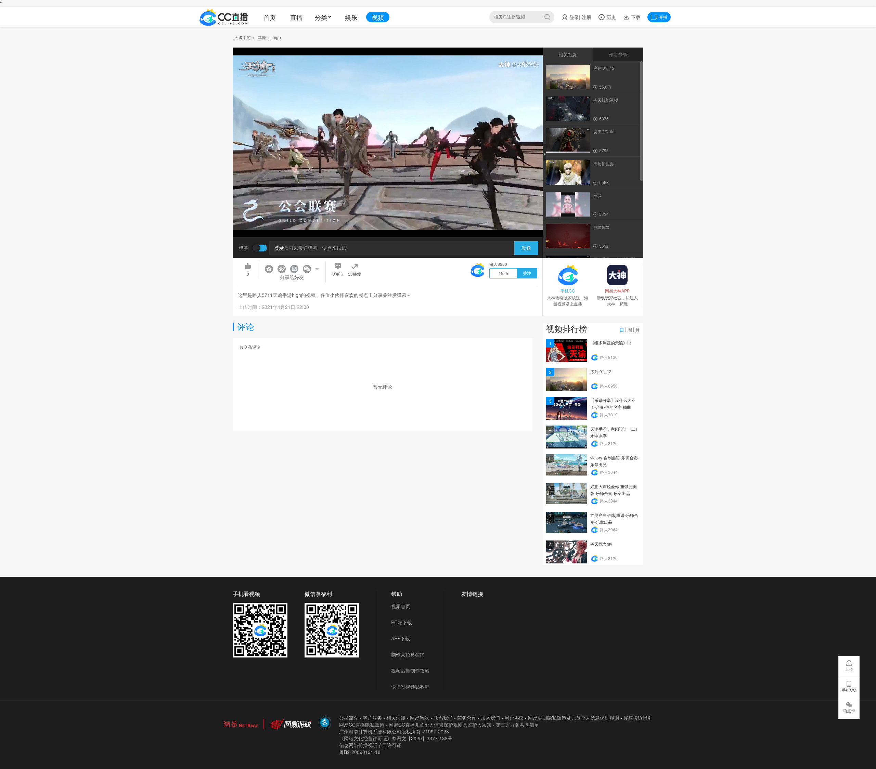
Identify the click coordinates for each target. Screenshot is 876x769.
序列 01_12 (600, 371)
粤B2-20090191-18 (360, 751)
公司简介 (348, 717)
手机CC (849, 690)
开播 (663, 17)
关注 (527, 273)
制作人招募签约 (408, 654)
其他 (262, 37)
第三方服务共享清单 (517, 724)
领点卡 (849, 710)
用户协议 (514, 717)
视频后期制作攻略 (410, 670)
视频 (378, 17)
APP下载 (400, 638)
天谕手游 (242, 37)
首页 (269, 17)
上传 (849, 669)
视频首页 (400, 606)
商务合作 (466, 717)
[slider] (388, 221)
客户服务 (372, 717)
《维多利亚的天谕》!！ (611, 343)
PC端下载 (401, 622)
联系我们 (443, 717)
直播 (296, 17)
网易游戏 (419, 717)
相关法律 (395, 717)
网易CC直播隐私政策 (361, 724)
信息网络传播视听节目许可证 (370, 745)
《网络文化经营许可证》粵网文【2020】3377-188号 (395, 738)
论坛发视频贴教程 (410, 686)
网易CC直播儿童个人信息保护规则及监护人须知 (440, 724)
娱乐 (351, 17)
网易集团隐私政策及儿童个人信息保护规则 (573, 717)
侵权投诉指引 (637, 717)
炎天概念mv (601, 544)
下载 (635, 17)
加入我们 (490, 717)
